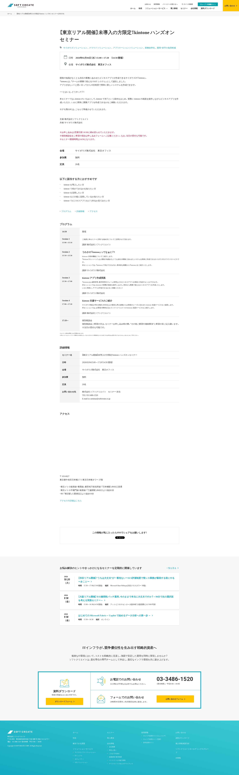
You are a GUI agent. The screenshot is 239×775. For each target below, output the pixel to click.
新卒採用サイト (148, 742)
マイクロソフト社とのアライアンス (121, 763)
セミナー (110, 732)
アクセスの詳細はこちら (71, 500)
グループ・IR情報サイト (208, 4)
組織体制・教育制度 (115, 757)
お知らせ (148, 4)
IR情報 (178, 758)
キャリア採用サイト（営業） (152, 739)
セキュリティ (79, 759)
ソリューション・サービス (83, 749)
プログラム (66, 211)
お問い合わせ (181, 732)
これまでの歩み (114, 753)
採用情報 (157, 4)
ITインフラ (78, 755)
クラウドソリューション (100, 47)
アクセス (94, 211)
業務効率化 (150, 47)
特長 (74, 738)
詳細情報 (80, 211)
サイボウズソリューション (75, 47)
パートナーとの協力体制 (117, 760)
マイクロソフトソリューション (85, 752)
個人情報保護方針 (182, 743)
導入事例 (110, 738)
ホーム (9, 13)
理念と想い (113, 750)
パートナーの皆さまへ (170, 4)
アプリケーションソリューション (128, 47)
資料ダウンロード (182, 738)
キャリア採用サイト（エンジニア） (154, 736)
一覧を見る (171, 567)
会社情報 (110, 743)
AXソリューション (81, 762)
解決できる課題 (79, 743)
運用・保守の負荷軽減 (166, 47)
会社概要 (112, 747)
